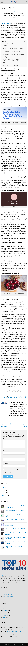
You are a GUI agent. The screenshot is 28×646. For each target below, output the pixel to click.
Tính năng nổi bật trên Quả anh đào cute (12, 50)
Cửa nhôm (3, 490)
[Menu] (2, 2)
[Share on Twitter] (13, 391)
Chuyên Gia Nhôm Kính (20, 19)
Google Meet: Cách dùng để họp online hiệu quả (15, 511)
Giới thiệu (4, 591)
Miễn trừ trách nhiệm (7, 596)
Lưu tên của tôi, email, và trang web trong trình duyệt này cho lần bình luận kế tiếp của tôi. (13, 471)
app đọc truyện (23, 396)
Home (1, 7)
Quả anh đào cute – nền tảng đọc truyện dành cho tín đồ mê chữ (14, 44)
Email (4, 457)
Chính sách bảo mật (7, 594)
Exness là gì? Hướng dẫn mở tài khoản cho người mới (15, 542)
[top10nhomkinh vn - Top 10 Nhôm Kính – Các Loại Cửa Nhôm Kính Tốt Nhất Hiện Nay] (14, 2)
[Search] (26, 2)
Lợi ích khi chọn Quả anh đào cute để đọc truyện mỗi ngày (13, 55)
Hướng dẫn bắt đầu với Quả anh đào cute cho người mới (13, 61)
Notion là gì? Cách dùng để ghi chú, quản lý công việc (15, 533)
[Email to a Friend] (15, 391)
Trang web (5, 463)
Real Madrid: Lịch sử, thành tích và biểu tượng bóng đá (14, 506)
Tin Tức (6, 7)
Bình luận (5, 438)
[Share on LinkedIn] (20, 391)
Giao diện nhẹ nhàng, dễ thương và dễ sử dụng (14, 48)
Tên (4, 450)
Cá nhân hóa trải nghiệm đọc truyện (12, 51)
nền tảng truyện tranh (13, 397)
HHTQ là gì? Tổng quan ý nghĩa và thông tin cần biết (15, 520)
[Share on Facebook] (10, 391)
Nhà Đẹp (3, 492)
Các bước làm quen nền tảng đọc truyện (13, 63)
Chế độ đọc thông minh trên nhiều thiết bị (13, 53)
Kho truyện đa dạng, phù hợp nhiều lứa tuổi (13, 46)
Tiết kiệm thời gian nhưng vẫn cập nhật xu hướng (15, 57)
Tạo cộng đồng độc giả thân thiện (12, 59)
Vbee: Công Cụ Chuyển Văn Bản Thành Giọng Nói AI (15, 538)
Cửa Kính (3, 487)
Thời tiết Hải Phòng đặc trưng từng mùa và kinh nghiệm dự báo (7, 424)
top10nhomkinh (5, 373)
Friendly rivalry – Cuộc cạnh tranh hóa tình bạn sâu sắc (21, 424)
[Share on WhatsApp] (8, 391)
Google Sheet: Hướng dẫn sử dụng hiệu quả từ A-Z (15, 515)
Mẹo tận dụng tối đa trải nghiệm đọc (12, 65)
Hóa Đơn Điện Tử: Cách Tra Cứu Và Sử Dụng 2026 (16, 547)
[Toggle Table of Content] (24, 42)
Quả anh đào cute (6, 23)
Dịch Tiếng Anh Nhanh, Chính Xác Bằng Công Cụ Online (14, 524)
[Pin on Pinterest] (18, 391)
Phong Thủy (4, 495)
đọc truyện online (5, 397)
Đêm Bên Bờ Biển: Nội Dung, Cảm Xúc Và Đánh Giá (15, 529)
